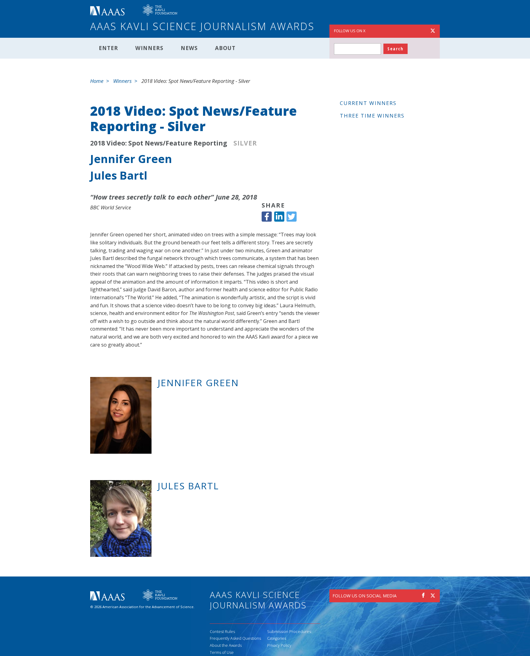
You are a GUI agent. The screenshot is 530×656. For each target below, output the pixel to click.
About (225, 48)
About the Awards (226, 645)
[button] (267, 217)
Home (96, 80)
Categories (276, 638)
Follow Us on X (349, 30)
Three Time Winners (372, 115)
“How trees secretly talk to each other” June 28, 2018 (173, 196)
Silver (245, 143)
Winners (149, 48)
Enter (108, 48)
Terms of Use (222, 652)
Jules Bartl (118, 175)
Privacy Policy (279, 645)
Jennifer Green (131, 158)
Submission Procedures (289, 631)
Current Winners (368, 103)
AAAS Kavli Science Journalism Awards (202, 26)
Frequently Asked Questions (235, 638)
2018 (97, 143)
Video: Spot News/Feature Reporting (166, 143)
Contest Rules (222, 631)
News (189, 48)
